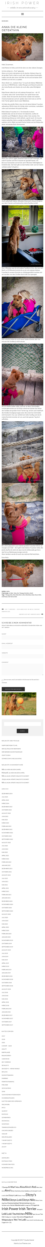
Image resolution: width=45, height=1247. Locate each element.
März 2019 (5, 966)
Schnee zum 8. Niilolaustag (12, 758)
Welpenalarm (7, 1137)
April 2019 (5, 963)
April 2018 (5, 1002)
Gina (3, 1091)
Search (22, 731)
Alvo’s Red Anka (26, 595)
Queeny (4, 1111)
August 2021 (6, 875)
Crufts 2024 (6, 755)
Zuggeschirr (5, 1222)
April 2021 (5, 888)
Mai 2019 (5, 960)
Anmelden (5, 1158)
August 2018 (6, 989)
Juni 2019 (5, 956)
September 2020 (7, 911)
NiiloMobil (6, 1104)
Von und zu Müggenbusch (25, 1217)
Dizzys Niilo (28, 1199)
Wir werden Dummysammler (12, 752)
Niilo (15, 596)
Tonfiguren (8, 1217)
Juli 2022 (5, 846)
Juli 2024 (5, 797)
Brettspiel (34, 1191)
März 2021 (5, 891)
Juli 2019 (5, 953)
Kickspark (39, 1209)
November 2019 (7, 940)
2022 (3, 1042)
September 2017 (7, 1025)
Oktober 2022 (7, 836)
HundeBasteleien (8, 1098)
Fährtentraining (8, 1081)
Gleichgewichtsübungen (11, 1094)
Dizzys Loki (15, 1199)
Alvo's (20, 595)
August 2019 (6, 950)
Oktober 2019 (7, 943)
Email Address (7, 643)
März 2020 (5, 930)
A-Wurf (12, 1187)
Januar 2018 (6, 1012)
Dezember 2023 (7, 807)
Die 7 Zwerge (20, 593)
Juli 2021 (5, 878)
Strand (38, 1214)
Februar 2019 (6, 969)
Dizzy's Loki (13, 1195)
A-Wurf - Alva (12, 593)
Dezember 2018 (7, 976)
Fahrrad (5, 1078)
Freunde (5, 1085)
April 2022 (5, 855)
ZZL (10, 1222)
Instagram (27, 1205)
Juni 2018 (5, 995)
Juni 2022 (5, 849)
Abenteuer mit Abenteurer (29, 614)
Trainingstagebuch (9, 1127)
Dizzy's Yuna (21, 1195)
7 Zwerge (7, 595)
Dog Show (4, 1203)
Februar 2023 (6, 826)
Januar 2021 (6, 898)
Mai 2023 (5, 820)
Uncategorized (7, 1130)
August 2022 (6, 842)
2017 (3, 1036)
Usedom (14, 1217)
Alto (17, 1187)
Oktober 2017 (7, 1022)
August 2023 (6, 813)
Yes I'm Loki (20, 1219)
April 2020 (5, 927)
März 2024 (5, 803)
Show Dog (5, 1121)
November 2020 (7, 904)
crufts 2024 (5, 1195)
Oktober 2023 (7, 810)
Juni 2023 (5, 816)
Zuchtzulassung (38, 1220)
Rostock (5, 1114)
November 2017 (7, 1018)
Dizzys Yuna (39, 1200)
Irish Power (22, 3)
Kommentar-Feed (8, 1164)
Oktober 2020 (7, 907)
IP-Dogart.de (35, 1205)
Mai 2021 (5, 885)
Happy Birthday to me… (10, 745)
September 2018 (7, 986)
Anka (8, 591)
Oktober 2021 (7, 872)
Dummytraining (7, 1075)
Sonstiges (5, 1124)
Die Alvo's (26, 593)
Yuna (27, 1220)
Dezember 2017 (7, 1015)
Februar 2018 (6, 1008)
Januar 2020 (6, 937)
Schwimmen (6, 1117)
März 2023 (5, 823)
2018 (3, 1039)
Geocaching (6, 1088)
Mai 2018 (5, 999)
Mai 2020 (5, 924)
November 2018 (7, 979)
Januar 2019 (6, 973)
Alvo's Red (15, 595)
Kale (15, 1243)
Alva (11, 595)
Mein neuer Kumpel (14, 769)
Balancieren (6, 1055)
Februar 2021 (6, 894)
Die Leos (4, 1072)
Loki (4, 1213)
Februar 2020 (6, 934)
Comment (5, 662)
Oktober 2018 (7, 982)
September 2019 (7, 947)
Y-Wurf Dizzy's (7, 1140)
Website (5, 653)
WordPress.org (7, 1168)
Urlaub (4, 1134)
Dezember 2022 (7, 829)
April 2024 (5, 800)
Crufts (39, 1191)
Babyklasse (6, 1052)
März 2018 (5, 1005)
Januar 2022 (6, 865)
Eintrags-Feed (7, 1161)
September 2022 (7, 839)
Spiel (34, 1214)
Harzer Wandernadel (17, 1205)
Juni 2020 (5, 921)
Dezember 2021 (7, 868)
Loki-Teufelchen (16, 1213)
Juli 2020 (5, 917)
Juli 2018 (5, 992)
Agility (4, 1049)
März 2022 (5, 859)
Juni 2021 (5, 881)
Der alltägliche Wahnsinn (11, 749)
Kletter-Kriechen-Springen (12, 1101)
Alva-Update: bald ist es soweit (18, 776)
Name (4, 634)
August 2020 (6, 914)
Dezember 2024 (7, 793)
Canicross (5, 1059)
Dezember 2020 (7, 901)
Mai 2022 (5, 852)
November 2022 (7, 833)
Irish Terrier (11, 596)
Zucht (31, 593)
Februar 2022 (6, 862)
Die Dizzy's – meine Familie (11, 1068)
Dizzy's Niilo (38, 595)
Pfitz (3, 1107)
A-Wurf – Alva (7, 1046)
